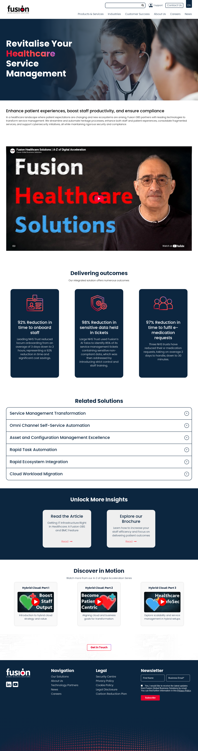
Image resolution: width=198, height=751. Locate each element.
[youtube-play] (15, 684)
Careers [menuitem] (175, 14)
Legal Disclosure (106, 689)
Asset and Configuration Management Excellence (60, 438)
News (188, 14)
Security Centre (106, 676)
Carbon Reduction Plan (111, 694)
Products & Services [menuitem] (91, 14)
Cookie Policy (104, 685)
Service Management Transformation (48, 413)
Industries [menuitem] (114, 14)
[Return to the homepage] (18, 9)
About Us (57, 681)
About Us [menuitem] (160, 14)
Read (64, 541)
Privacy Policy (105, 681)
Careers (56, 694)
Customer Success (137, 14)
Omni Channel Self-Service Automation (50, 426)
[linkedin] (8, 684)
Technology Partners (64, 685)
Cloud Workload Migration (36, 474)
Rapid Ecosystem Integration (39, 462)
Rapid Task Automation (33, 450)
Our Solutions (60, 676)
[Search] (143, 5)
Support (158, 5)
